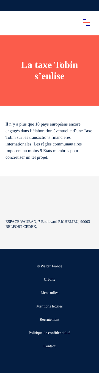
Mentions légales (49, 306)
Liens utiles (50, 293)
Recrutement (49, 320)
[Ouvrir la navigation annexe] (9, 5)
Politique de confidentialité (49, 333)
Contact (49, 346)
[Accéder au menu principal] (86, 22)
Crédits (49, 280)
